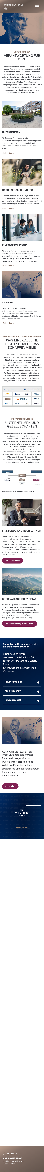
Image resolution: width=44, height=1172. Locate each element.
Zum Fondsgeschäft (12, 560)
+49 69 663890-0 (12, 1158)
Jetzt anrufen (9, 1164)
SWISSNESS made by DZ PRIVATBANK (20, 623)
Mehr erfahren (8, 265)
